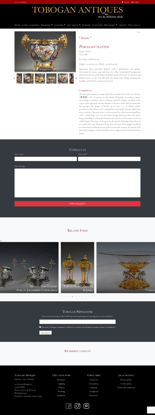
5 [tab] (76, 296)
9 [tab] (89, 296)
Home (17, 25)
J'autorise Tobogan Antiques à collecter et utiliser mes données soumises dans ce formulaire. (78, 327)
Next (76, 78)
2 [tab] (65, 296)
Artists (122, 25)
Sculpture (97, 25)
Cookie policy (126, 384)
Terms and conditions (126, 387)
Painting (86, 25)
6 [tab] (79, 296)
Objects (61, 387)
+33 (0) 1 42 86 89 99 (21, 2)
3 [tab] (69, 296)
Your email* (83, 154)
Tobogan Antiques (25, 375)
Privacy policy (126, 380)
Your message (20, 166)
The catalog (134, 25)
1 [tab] (62, 296)
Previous (14, 78)
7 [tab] (82, 296)
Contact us (93, 380)
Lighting (59, 25)
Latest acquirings (30, 25)
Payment (93, 387)
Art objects (73, 25)
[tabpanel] (20, 267)
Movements (109, 25)
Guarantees (93, 384)
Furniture (46, 25)
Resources (94, 395)
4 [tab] (72, 296)
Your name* (19, 154)
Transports (93, 391)
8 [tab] (86, 296)
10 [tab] (93, 296)
